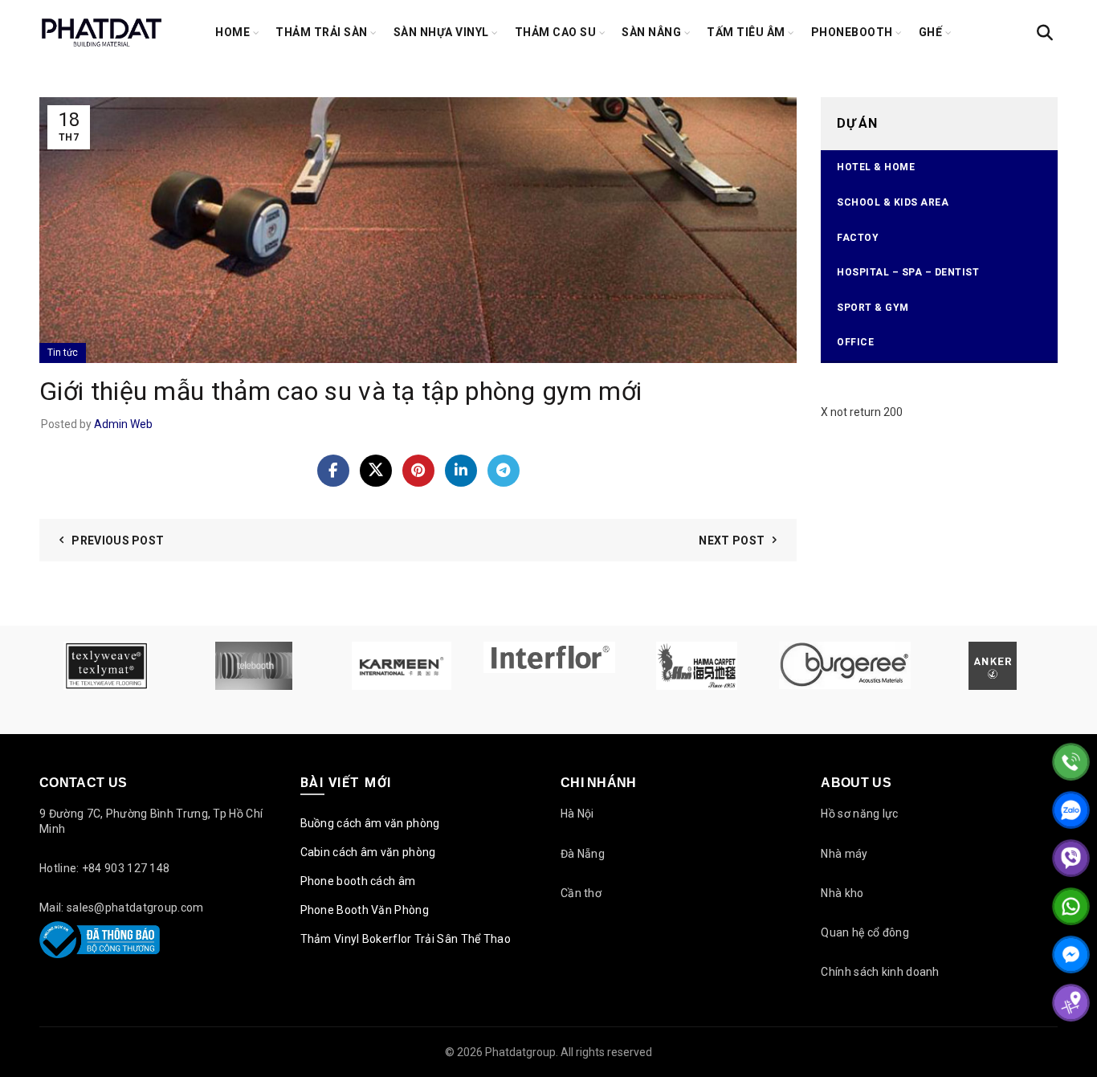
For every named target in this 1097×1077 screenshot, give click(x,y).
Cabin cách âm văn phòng (368, 852)
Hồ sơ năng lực (859, 813)
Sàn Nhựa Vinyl (441, 32)
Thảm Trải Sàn (321, 32)
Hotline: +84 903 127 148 (104, 868)
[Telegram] (503, 471)
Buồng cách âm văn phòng (370, 823)
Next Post (732, 540)
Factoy (858, 237)
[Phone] (1071, 762)
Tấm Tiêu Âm (746, 32)
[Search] (1045, 33)
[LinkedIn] (461, 471)
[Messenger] (1071, 954)
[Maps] (1071, 1003)
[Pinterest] (418, 471)
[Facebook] (333, 471)
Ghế (931, 32)
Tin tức (62, 352)
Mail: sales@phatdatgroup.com (121, 907)
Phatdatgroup (520, 1052)
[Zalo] (1071, 810)
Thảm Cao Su (556, 32)
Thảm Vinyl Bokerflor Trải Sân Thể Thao (405, 938)
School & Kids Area (892, 202)
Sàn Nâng (651, 32)
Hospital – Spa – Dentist (908, 272)
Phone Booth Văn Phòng (364, 910)
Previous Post (117, 540)
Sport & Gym (873, 307)
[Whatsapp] (1071, 906)
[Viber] (1071, 858)
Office (855, 342)
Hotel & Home (876, 167)
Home (232, 32)
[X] (376, 471)
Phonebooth (852, 32)
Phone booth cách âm (358, 881)
